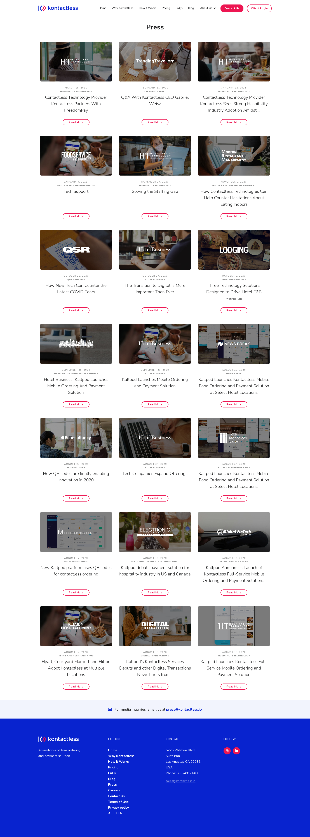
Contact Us (231, 8)
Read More (76, 122)
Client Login (259, 8)
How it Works (147, 8)
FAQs (179, 8)
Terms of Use (118, 802)
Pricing (166, 8)
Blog (191, 8)
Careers (114, 790)
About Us (115, 813)
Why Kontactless (122, 8)
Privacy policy (118, 807)
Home (102, 8)
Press (112, 784)
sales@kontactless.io (180, 781)
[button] (208, 8)
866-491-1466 (188, 773)
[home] (60, 8)
